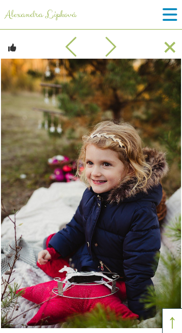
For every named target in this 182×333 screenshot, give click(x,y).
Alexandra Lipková (40, 14)
